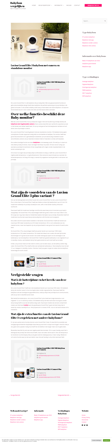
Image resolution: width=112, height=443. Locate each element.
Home (34, 5)
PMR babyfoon (86, 90)
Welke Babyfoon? (44, 5)
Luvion (26, 305)
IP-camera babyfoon (88, 37)
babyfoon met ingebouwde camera (22, 124)
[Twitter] (84, 425)
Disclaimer (85, 420)
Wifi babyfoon (86, 96)
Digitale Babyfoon (87, 84)
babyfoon (36, 142)
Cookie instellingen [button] (96, 440)
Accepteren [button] (106, 440)
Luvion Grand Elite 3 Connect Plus (49, 258)
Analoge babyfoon (87, 81)
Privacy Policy (86, 417)
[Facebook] (82, 425)
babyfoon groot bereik (89, 63)
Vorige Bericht (14, 395)
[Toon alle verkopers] (24, 87)
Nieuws (68, 5)
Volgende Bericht (64, 395)
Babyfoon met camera (89, 46)
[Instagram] (87, 425)
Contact (77, 5)
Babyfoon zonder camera (90, 43)
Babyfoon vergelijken (17, 4)
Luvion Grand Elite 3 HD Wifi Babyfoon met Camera (51, 83)
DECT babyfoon (87, 93)
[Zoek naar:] (94, 21)
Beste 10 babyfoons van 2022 (91, 61)
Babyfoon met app (88, 40)
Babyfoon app (86, 66)
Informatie (58, 5)
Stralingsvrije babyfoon (89, 87)
